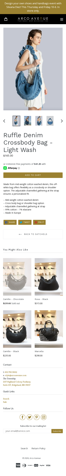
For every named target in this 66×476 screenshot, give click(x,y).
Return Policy (38, 448)
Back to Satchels (35, 234)
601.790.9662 (11, 372)
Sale (5, 402)
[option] (16, 121)
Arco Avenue (35, 458)
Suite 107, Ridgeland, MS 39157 (16, 385)
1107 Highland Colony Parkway (17, 381)
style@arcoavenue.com (15, 375)
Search (6, 398)
